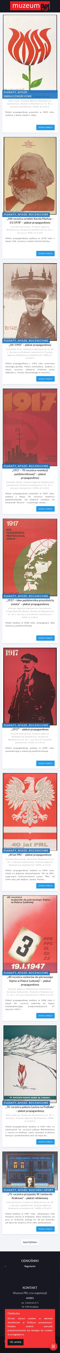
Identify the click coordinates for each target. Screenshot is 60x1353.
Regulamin (30, 1266)
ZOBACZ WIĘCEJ (45, 127)
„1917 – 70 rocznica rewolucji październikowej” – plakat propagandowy (30, 474)
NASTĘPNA (29, 1242)
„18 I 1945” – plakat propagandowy (30, 345)
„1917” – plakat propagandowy (30, 729)
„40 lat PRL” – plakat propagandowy (30, 855)
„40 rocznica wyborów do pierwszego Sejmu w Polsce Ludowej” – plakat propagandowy (30, 981)
